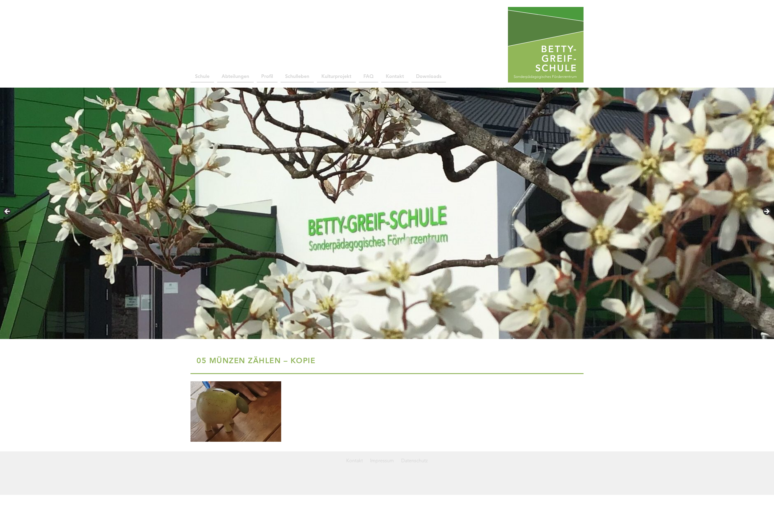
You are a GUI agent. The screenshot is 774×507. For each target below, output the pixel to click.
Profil (267, 76)
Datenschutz (414, 461)
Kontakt (395, 76)
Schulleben (297, 76)
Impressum (382, 461)
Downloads (428, 76)
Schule (202, 76)
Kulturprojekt (336, 76)
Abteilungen (235, 76)
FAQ (368, 76)
